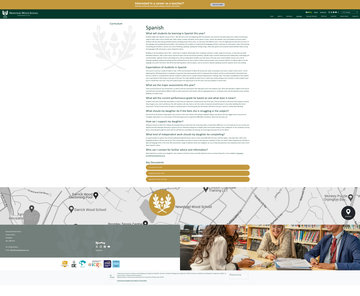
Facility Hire (323, 3)
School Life (333, 8)
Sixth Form (324, 8)
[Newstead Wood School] (20, 5)
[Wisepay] (100, 234)
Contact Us (355, 8)
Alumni (316, 3)
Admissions (289, 8)
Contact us (99, 241)
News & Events (344, 8)
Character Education (311, 8)
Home (271, 8)
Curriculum (299, 8)
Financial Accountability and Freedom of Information (132, 272)
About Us (280, 8)
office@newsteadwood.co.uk (19, 241)
